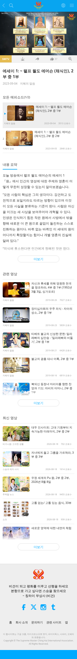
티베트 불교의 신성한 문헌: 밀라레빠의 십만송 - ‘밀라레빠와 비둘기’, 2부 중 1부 (52, 338)
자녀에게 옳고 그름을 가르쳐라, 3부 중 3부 (52, 455)
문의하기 (37, 622)
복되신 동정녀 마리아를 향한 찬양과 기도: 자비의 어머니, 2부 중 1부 (51, 388)
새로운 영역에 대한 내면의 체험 (51, 528)
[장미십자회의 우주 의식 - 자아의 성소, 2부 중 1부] (16, 315)
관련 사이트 (53, 622)
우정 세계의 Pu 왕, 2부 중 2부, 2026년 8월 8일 (50, 480)
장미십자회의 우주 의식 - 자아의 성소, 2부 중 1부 (51, 311)
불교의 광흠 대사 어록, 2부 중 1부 (52, 359)
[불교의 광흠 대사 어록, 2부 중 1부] (16, 365)
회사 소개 (22, 622)
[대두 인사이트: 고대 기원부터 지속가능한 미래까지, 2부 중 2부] (16, 433)
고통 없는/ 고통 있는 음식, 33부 (51, 503)
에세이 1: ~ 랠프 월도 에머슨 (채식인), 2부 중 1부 (54, 109)
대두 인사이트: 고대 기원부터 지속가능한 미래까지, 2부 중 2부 (51, 429)
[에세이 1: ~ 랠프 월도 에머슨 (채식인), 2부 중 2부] (19, 138)
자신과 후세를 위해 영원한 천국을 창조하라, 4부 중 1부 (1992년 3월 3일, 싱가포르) (51, 287)
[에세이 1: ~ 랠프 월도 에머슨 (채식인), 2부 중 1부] (20, 113)
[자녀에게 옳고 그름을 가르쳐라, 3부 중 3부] (16, 459)
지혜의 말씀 (27, 83)
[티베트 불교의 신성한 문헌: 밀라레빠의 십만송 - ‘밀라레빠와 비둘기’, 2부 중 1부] (16, 340)
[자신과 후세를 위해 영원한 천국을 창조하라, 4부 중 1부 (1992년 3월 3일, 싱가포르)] (16, 289)
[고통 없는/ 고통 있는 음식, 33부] (16, 509)
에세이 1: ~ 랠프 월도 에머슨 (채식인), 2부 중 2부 (53, 134)
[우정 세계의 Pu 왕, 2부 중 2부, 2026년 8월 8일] (16, 484)
